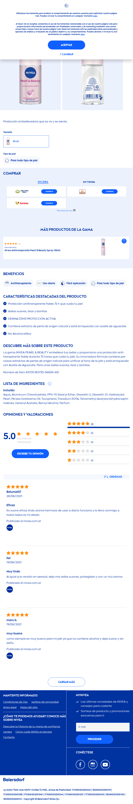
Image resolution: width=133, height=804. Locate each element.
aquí (95, 16)
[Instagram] (92, 764)
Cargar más (66, 682)
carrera (7, 731)
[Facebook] (80, 764)
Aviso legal (10, 707)
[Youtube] (105, 764)
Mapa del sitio (29, 707)
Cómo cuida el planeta (34, 731)
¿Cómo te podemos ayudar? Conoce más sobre (34, 718)
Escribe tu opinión (30, 453)
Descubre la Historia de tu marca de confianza (31, 726)
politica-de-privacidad (45, 701)
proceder (94, 739)
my (82, 695)
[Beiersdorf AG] (13, 780)
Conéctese (84, 752)
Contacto (9, 737)
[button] (124, 241)
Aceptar (66, 45)
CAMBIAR (67, 54)
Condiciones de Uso (15, 701)
